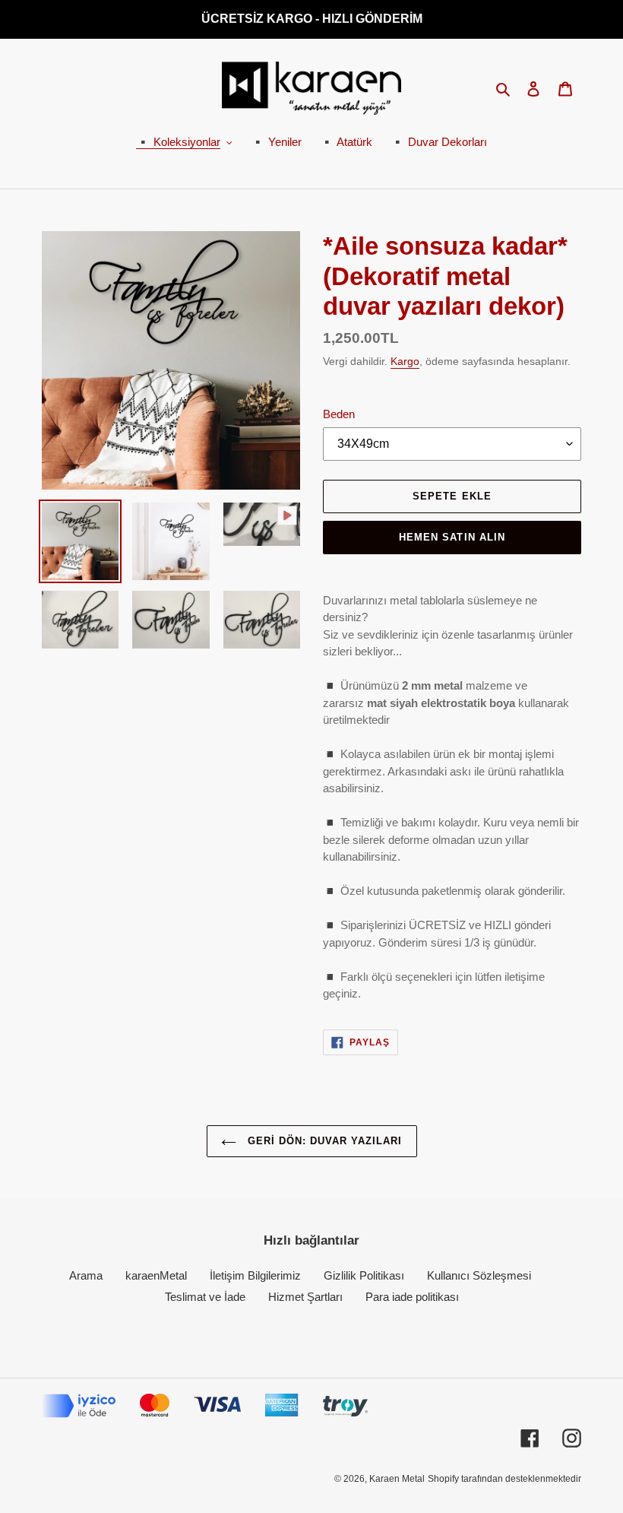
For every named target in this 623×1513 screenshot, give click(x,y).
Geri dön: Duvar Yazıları (323, 1141)
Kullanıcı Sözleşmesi (479, 1275)
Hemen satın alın (452, 537)
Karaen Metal (397, 1478)
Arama (86, 1275)
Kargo (405, 361)
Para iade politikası (412, 1296)
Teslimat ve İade (205, 1296)
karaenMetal (156, 1275)
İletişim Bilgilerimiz (255, 1275)
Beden (339, 414)
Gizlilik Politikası (364, 1275)
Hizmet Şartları (305, 1296)
